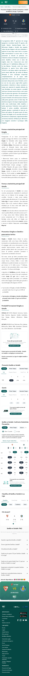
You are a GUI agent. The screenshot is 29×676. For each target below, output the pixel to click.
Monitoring (4, 651)
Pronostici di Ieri (6, 672)
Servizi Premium (5, 645)
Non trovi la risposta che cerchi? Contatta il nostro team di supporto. (14, 532)
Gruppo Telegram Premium (6, 662)
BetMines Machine (6, 636)
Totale (4, 368)
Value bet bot (5, 653)
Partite (2, 6)
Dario (26, 34)
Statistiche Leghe (6, 639)
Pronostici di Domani (7, 670)
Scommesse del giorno (7, 641)
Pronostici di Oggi (6, 668)
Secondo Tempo (24, 368)
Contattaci (4, 618)
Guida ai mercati (6, 622)
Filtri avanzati (5, 634)
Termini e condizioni (7, 614)
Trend (3, 655)
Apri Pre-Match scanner (14, 345)
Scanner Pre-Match (6, 649)
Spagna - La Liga (16, 15)
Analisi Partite (5, 632)
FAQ (3, 620)
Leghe (3, 630)
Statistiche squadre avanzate (7, 658)
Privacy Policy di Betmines (8, 616)
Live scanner (5, 647)
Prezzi (3, 643)
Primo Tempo (12, 368)
